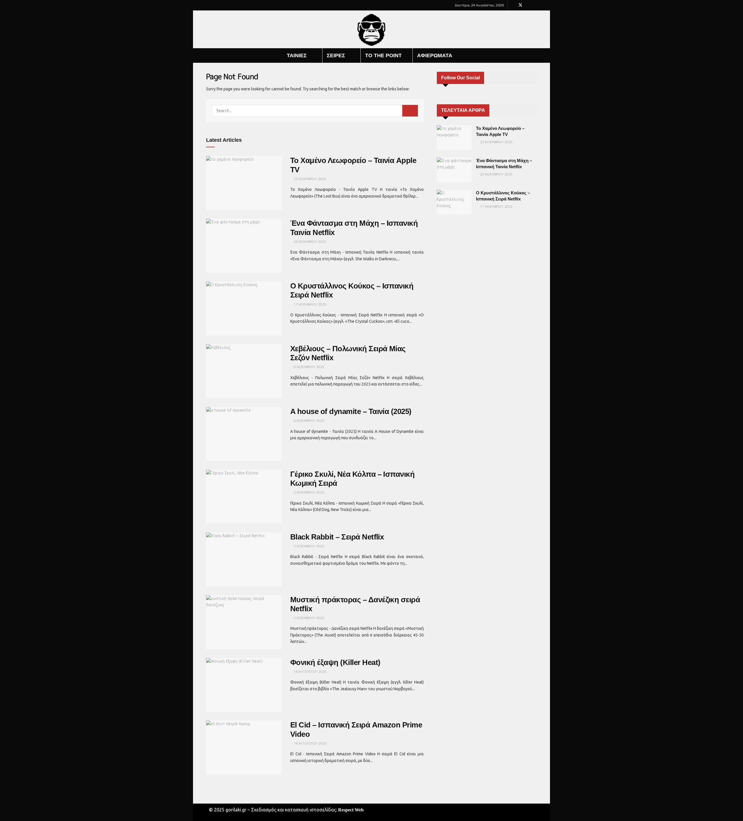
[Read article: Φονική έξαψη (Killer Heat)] (244, 685)
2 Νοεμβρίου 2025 (308, 492)
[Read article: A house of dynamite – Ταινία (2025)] (244, 434)
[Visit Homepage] (371, 29)
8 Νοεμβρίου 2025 (308, 367)
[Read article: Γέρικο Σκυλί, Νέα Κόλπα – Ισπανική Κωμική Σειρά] (244, 497)
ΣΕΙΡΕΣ (336, 55)
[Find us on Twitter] (520, 5)
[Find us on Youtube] (528, 5)
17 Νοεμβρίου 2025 (309, 304)
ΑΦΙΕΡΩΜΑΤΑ (434, 55)
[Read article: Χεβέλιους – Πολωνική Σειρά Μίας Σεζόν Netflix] (244, 371)
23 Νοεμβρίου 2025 (309, 179)
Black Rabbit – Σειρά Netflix (337, 537)
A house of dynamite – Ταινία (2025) (351, 411)
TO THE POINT (383, 55)
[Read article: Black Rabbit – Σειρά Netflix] (244, 560)
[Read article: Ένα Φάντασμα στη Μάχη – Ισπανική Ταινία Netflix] (244, 246)
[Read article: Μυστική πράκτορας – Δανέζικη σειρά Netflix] (244, 622)
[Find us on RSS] (535, 5)
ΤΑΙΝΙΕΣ (297, 55)
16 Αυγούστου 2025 (310, 671)
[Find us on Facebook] (512, 5)
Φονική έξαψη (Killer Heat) (335, 662)
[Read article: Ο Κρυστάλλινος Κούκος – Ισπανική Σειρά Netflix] (244, 309)
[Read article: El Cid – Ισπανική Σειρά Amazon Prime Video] (244, 747)
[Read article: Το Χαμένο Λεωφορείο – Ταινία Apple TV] (244, 183)
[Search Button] (535, 55)
